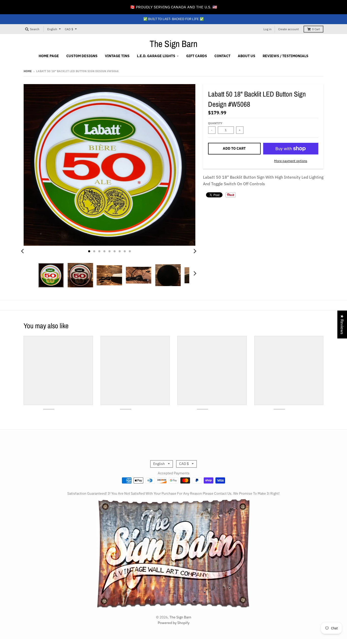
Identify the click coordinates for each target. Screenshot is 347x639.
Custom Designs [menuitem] (82, 56)
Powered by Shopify (174, 622)
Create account (288, 29)
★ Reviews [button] (342, 324)
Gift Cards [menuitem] (196, 56)
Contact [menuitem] (222, 56)
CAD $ (69, 29)
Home (28, 71)
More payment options (290, 161)
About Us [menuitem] (246, 56)
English (52, 29)
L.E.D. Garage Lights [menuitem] (156, 56)
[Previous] (23, 251)
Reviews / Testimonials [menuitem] (285, 56)
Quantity (215, 123)
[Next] (194, 251)
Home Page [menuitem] (49, 56)
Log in (267, 29)
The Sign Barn (173, 43)
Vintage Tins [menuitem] (117, 56)
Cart (316, 29)
